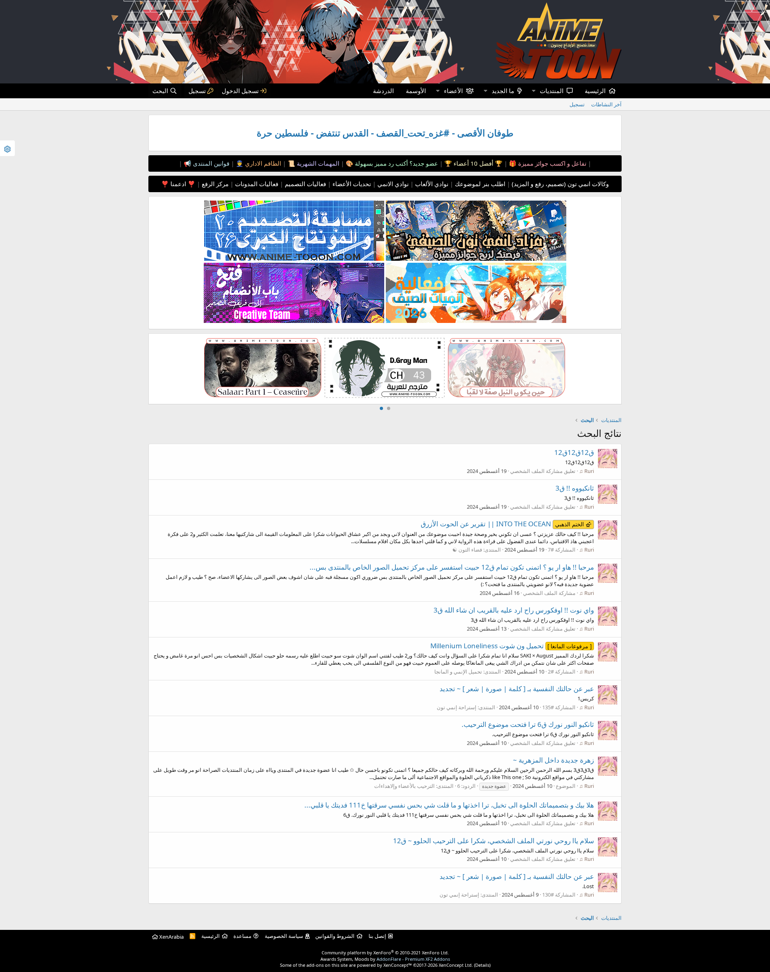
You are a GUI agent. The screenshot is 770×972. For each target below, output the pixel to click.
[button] (533, 90)
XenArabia (171, 936)
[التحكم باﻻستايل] (7, 148)
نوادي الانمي (392, 184)
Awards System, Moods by (385, 959)
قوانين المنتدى (210, 163)
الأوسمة (416, 91)
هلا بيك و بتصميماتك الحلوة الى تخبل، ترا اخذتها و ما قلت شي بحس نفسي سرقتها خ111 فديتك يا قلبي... (449, 805)
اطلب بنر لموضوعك (479, 184)
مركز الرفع (214, 184)
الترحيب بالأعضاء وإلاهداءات (404, 785)
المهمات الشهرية (317, 163)
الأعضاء (453, 91)
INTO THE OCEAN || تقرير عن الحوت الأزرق (502, 523)
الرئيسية (595, 91)
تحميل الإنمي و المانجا (458, 671)
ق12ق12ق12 (574, 452)
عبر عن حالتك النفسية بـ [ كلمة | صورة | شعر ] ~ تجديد (517, 688)
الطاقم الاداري (262, 163)
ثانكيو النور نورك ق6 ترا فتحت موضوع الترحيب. (528, 724)
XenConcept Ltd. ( (457, 965)
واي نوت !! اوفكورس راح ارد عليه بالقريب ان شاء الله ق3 (514, 610)
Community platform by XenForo (385, 953)
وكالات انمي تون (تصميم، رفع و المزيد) (560, 184)
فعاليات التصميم (304, 184)
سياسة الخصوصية (284, 936)
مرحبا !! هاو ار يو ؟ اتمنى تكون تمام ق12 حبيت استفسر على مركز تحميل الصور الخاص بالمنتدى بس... (452, 567)
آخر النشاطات (606, 104)
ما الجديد (503, 91)
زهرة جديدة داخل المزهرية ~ (553, 760)
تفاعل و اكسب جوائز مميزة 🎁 (546, 163)
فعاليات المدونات (255, 184)
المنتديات (551, 91)
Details (482, 965)
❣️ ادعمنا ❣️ (178, 184)
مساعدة (242, 936)
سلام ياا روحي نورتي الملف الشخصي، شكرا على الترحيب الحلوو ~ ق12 (493, 840)
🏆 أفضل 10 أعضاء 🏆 (473, 163)
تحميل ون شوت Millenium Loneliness (511, 645)
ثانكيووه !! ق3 (574, 488)
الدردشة (383, 91)
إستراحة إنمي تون (456, 707)
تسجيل (577, 104)
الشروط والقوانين (335, 936)
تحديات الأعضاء (351, 184)
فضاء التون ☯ (467, 549)
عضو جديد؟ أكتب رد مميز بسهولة (395, 163)
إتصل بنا (377, 936)
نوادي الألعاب (430, 184)
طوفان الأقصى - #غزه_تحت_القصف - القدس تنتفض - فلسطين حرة (385, 133)
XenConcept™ (397, 965)
